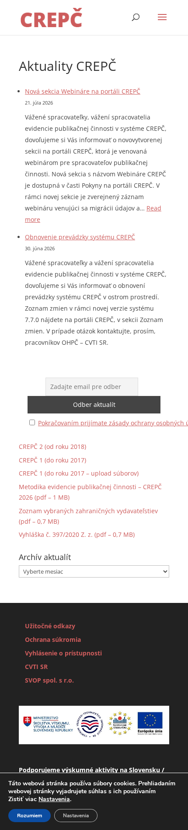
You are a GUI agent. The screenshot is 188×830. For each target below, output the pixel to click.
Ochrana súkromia (53, 639)
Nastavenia (54, 799)
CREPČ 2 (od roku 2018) (52, 446)
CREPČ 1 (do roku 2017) (52, 460)
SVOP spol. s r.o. (49, 680)
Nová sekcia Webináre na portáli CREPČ (82, 91)
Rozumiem (29, 815)
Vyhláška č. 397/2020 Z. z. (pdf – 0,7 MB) (77, 534)
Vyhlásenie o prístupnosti (63, 653)
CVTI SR (36, 666)
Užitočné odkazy (50, 626)
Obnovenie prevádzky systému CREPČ (80, 237)
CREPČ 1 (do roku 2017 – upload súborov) (79, 473)
